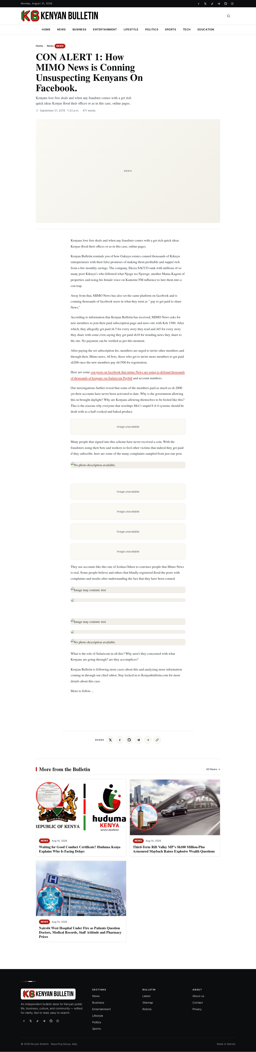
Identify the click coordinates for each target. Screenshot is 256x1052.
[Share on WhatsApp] (129, 740)
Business (79, 29)
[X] (205, 4)
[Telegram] (219, 4)
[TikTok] (212, 4)
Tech (187, 29)
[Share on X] (110, 740)
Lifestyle (131, 29)
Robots (147, 1009)
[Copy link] (157, 740)
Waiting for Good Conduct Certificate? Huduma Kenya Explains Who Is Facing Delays (79, 849)
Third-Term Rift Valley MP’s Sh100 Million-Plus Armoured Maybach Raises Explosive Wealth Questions (174, 849)
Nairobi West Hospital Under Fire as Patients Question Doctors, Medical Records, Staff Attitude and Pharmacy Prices (80, 932)
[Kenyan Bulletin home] (59, 16)
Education (206, 29)
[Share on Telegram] (138, 740)
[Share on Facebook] (120, 740)
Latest (146, 996)
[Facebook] (198, 4)
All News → (213, 769)
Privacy (197, 1009)
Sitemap (147, 1002)
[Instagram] (232, 4)
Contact (197, 1002)
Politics (151, 29)
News (61, 29)
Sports (170, 29)
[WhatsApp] (225, 4)
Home (46, 29)
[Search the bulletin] (228, 16)
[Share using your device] (148, 740)
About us (198, 996)
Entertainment (105, 29)
